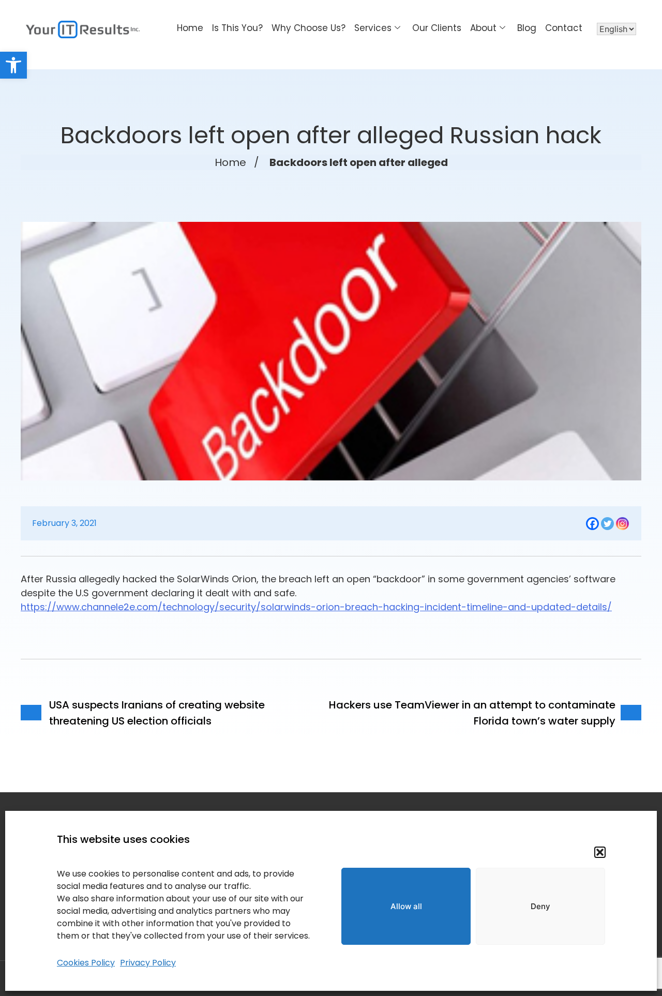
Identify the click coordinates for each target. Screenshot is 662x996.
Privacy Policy (148, 963)
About (483, 28)
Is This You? (237, 28)
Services (373, 28)
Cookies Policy (86, 963)
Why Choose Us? (308, 28)
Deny (540, 906)
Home (190, 28)
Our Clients (436, 28)
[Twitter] (607, 523)
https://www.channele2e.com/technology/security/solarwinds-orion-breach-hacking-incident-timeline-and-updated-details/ (316, 606)
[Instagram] (622, 523)
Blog (526, 28)
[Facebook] (592, 523)
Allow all (406, 906)
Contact (563, 28)
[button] (13, 65)
